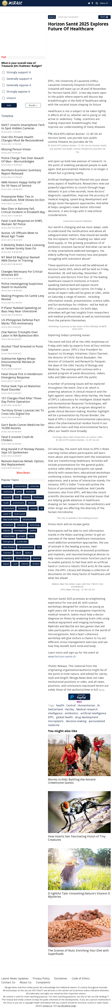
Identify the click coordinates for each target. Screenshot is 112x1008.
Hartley (69, 709)
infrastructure (29, 519)
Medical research (87, 709)
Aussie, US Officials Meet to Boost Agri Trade (19, 234)
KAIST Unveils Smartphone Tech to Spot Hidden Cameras (22, 126)
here (101, 689)
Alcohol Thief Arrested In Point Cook (22, 348)
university (34, 486)
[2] (2, 999)
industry (6, 530)
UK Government (26, 547)
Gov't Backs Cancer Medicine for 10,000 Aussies (22, 426)
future (18, 552)
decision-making (76, 721)
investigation (20, 530)
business (22, 508)
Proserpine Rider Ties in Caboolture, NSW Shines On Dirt (23, 198)
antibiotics (71, 713)
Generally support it (19, 78)
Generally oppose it (19, 85)
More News (23, 472)
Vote (9, 105)
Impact (6, 563)
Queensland (8, 508)
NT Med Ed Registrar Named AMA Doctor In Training (20, 259)
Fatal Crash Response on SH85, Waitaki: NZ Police (22, 222)
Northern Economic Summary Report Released (21, 171)
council (33, 508)
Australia (7, 486)
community (8, 491)
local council (19, 514)
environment (18, 502)
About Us (26, 982)
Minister (31, 502)
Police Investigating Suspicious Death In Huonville (22, 285)
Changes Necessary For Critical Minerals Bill (21, 273)
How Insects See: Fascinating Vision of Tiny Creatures (77, 838)
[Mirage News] (12, 3)
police (19, 491)
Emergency (8, 541)
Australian (30, 491)
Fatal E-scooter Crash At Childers (17, 438)
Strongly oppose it (18, 91)
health (60, 705)
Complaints (43, 982)
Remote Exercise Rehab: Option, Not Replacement (22, 462)
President (7, 558)
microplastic (56, 721)
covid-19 (6, 514)
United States (9, 536)
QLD (39, 547)
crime (31, 536)
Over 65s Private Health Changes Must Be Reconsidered (22, 138)
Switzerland (55, 709)
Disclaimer (60, 978)
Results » (33, 105)
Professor (38, 497)
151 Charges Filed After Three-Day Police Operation (21, 400)
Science (52, 17)
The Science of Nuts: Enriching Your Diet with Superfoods (78, 952)
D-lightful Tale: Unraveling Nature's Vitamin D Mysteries (79, 895)
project (22, 536)
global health (64, 717)
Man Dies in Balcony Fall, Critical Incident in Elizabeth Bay (23, 210)
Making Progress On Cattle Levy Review (22, 297)
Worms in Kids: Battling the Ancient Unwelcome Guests (72, 781)
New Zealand (9, 547)
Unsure (11, 98)
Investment (8, 525)
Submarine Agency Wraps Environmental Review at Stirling (18, 362)
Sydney (28, 552)
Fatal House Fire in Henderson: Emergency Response (22, 375)
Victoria (26, 497)
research (7, 497)
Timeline (7, 116)
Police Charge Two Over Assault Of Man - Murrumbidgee (22, 159)
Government (20, 486)
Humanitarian (86, 705)
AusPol (33, 530)
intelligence (55, 713)
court (15, 563)
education (21, 525)
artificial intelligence (93, 713)
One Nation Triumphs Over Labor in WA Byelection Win (20, 333)
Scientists (7, 552)
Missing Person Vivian (16, 149)
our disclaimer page (66, 1005)
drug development (86, 717)
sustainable (22, 541)
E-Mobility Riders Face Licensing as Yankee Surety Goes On (23, 246)
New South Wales (11, 519)
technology (35, 525)
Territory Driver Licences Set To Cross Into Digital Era (22, 412)
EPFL (51, 717)
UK (41, 508)
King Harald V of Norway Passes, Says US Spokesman (23, 450)
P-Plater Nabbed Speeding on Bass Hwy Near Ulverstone (21, 309)
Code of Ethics (81, 978)
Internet (24, 563)
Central (71, 705)
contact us (47, 1005)
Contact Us (8, 982)
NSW (17, 497)
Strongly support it (19, 72)
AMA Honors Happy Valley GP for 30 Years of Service (21, 184)
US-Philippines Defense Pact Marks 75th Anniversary (20, 321)
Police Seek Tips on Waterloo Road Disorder (21, 387)
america (36, 558)
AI (98, 705)
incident (35, 563)
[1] (108, 996)
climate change (22, 558)
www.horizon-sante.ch (62, 656)
